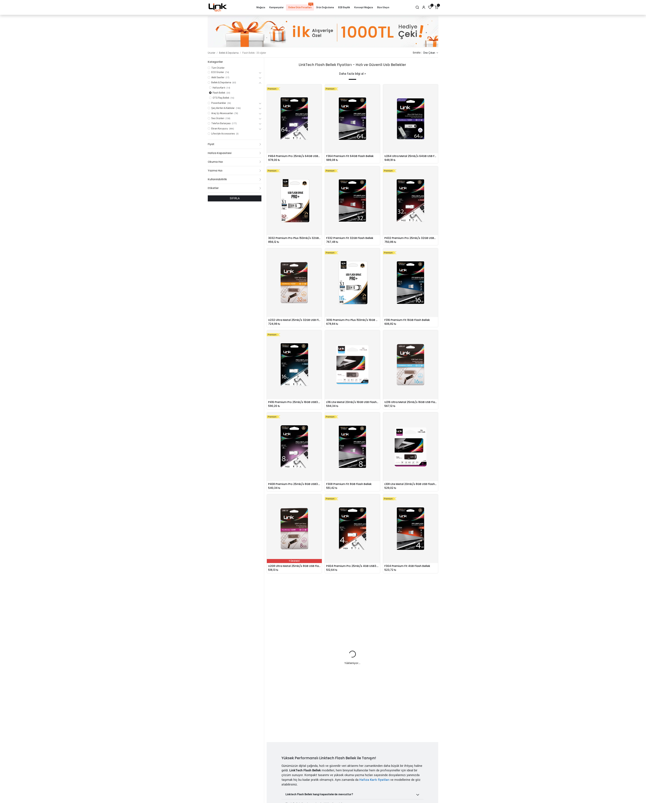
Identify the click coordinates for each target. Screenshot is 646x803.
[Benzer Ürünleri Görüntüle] (320, 112)
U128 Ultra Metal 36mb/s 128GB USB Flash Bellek (352, 729)
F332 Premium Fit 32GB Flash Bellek (349, 238)
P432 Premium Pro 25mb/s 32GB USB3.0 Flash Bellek (410, 238)
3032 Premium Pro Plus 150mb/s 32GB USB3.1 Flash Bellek (294, 238)
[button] (430, 53)
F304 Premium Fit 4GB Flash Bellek (407, 566)
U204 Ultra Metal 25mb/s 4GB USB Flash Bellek (294, 648)
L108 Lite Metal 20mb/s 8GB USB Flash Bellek (410, 484)
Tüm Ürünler (218, 67)
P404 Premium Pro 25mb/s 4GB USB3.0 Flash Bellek (352, 566)
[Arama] (417, 7)
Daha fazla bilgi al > (352, 74)
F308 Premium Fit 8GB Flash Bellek (349, 484)
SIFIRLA (235, 198)
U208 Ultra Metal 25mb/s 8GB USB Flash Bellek (294, 566)
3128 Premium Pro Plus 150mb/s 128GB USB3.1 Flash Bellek (410, 648)
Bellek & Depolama (229, 52)
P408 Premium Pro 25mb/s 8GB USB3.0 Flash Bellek (294, 484)
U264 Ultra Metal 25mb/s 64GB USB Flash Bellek (410, 156)
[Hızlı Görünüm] (320, 89)
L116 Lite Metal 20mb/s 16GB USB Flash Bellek (352, 402)
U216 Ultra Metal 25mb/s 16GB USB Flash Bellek (410, 402)
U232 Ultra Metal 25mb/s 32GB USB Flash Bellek (294, 320)
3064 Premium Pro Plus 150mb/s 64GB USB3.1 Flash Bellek (294, 729)
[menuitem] (260, 7)
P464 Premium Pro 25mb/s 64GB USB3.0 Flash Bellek (294, 156)
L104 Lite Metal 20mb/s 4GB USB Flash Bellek (352, 648)
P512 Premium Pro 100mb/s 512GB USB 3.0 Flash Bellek (410, 729)
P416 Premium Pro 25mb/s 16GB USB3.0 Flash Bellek (294, 402)
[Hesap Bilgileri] (423, 7)
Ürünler (211, 52)
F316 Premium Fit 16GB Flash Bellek (407, 320)
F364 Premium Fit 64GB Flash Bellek (350, 156)
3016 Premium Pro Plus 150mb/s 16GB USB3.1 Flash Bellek (352, 320)
